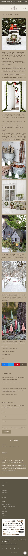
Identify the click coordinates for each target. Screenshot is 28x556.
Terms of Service (13, 407)
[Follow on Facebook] (2, 548)
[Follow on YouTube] (14, 548)
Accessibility (4, 511)
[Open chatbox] (25, 553)
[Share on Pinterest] (17, 364)
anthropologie (5, 345)
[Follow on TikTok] (18, 548)
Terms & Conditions (6, 504)
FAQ (3, 513)
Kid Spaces (4, 444)
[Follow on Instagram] (6, 548)
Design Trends (5, 458)
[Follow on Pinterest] (10, 548)
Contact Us (4, 515)
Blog (3, 494)
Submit (6, 431)
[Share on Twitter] (11, 364)
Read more (4, 452)
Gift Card (4, 497)
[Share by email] (23, 364)
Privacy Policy (5, 407)
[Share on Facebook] (5, 364)
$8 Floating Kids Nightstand (10, 447)
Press (3, 488)
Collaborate (4, 490)
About (3, 485)
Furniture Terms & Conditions (8, 506)
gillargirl (8, 354)
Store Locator (4, 492)
